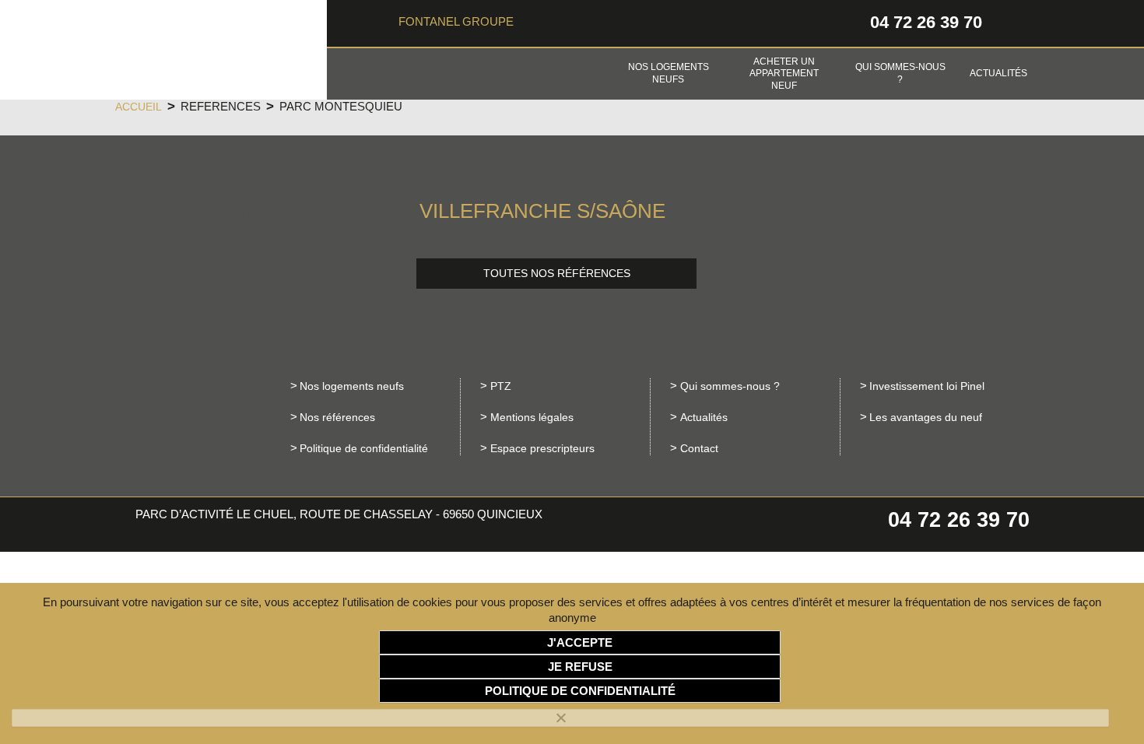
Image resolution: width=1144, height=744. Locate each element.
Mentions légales (532, 417)
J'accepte (579, 642)
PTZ (500, 386)
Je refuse (580, 666)
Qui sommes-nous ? (900, 73)
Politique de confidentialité (364, 448)
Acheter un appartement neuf (784, 73)
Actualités (998, 73)
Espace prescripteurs (542, 448)
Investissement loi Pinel (926, 386)
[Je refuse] (560, 718)
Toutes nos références (556, 273)
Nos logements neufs (668, 73)
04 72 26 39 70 (926, 22)
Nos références (337, 417)
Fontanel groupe (456, 21)
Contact (699, 448)
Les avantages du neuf (925, 417)
